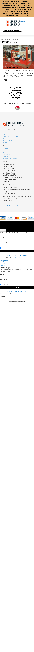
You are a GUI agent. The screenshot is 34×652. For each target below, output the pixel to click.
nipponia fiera (10, 73)
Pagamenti (5, 134)
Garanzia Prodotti (7, 140)
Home (2, 38)
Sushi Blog (5, 150)
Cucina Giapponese (25, 70)
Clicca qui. (18, 257)
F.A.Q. (4, 138)
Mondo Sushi (14, 70)
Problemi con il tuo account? (10, 136)
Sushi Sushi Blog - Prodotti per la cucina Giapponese (14, 39)
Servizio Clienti (16, 90)
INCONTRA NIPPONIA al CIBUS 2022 (16, 67)
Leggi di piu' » (8, 80)
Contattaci (4, 266)
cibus (30, 75)
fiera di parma (23, 75)
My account (4, 260)
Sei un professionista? (12, 30)
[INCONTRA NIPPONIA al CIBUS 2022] (18, 79)
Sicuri (16, 89)
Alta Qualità (16, 97)
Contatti (5, 152)
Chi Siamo (5, 148)
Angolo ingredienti (9, 72)
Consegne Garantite (16, 94)
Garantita (15, 99)
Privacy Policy (6, 154)
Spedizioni (5, 132)
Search (22, 21)
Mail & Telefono (15, 92)
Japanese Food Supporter (10, 159)
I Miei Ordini (4, 264)
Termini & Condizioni (8, 142)
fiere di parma (13, 75)
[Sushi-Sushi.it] (13, 23)
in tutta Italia (15, 95)
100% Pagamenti (15, 87)
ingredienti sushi (21, 73)
